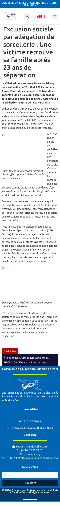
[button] (54, 16)
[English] (39, 16)
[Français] (43, 16)
